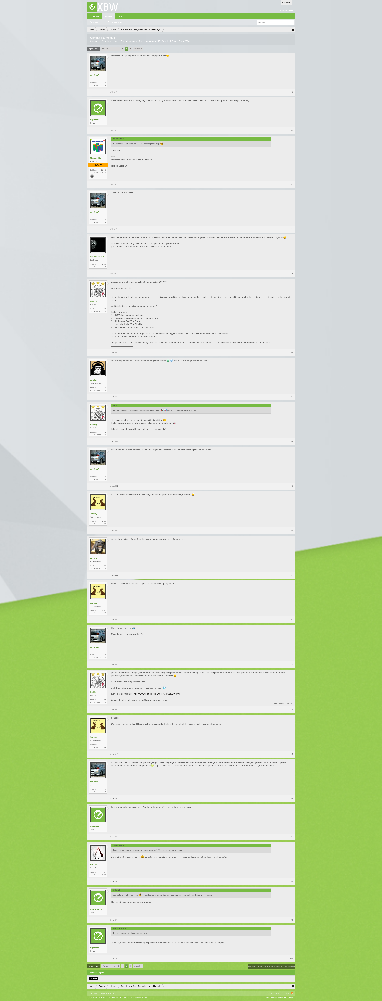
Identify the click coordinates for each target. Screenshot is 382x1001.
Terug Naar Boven (282, 993)
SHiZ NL (94, 865)
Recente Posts (116, 22)
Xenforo (111, 993)
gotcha (93, 380)
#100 (291, 958)
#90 (292, 530)
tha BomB (94, 75)
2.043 (104, 521)
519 (105, 82)
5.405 (104, 872)
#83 (292, 184)
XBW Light (93, 993)
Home (270, 993)
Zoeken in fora (99, 22)
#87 (292, 397)
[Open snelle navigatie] (292, 30)
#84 (292, 229)
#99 (292, 920)
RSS (292, 993)
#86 (292, 352)
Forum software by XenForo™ (108, 997)
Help (263, 993)
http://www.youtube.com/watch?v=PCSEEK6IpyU (157, 694)
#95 (292, 754)
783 (105, 566)
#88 (292, 441)
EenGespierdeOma (167, 41)
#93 (292, 664)
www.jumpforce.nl (124, 420)
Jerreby (93, 514)
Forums (108, 16)
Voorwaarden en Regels (274, 997)
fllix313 (93, 558)
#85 (292, 273)
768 (105, 309)
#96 (292, 798)
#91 (292, 575)
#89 (292, 486)
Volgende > (138, 48)
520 (105, 387)
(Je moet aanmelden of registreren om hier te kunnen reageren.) (271, 966)
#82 (292, 130)
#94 (292, 709)
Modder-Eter (95, 158)
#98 (292, 881)
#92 (292, 620)
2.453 (104, 264)
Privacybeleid (289, 997)
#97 (292, 837)
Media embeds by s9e (139, 997)
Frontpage (95, 16)
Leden (120, 16)
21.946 (103, 170)
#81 (292, 92)
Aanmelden (286, 2)
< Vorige (105, 48)
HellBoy (93, 301)
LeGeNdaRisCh (97, 257)
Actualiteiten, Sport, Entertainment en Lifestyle (123, 41)
